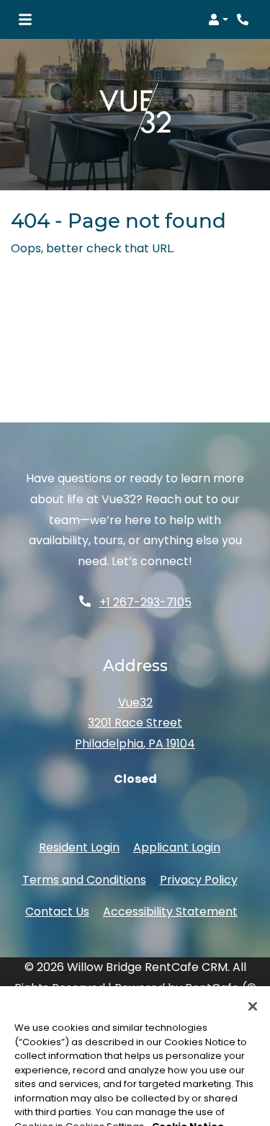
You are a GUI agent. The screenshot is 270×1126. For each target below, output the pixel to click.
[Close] (253, 966)
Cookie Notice (188, 1085)
